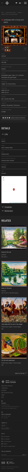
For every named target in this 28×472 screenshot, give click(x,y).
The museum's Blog (7, 392)
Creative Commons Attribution (17, 118)
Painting (20, 12)
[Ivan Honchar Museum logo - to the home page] (7, 3)
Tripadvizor (5, 443)
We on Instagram (6, 439)
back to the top (19, 373)
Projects (3, 390)
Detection (9, 210)
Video (2, 395)
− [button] (3, 180)
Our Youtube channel (7, 441)
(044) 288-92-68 (10, 406)
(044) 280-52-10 (16, 406)
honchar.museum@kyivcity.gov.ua (10, 408)
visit (2, 397)
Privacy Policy (3, 468)
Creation (8, 207)
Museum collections (10, 12)
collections (4, 388)
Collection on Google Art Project (9, 446)
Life (6, 134)
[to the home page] (14, 381)
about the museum (7, 386)
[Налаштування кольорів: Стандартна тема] (16, 3)
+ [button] (3, 178)
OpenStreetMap (15, 202)
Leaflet (10, 202)
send (23, 454)
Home (2, 12)
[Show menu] (25, 3)
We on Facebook (6, 436)
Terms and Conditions (10, 468)
